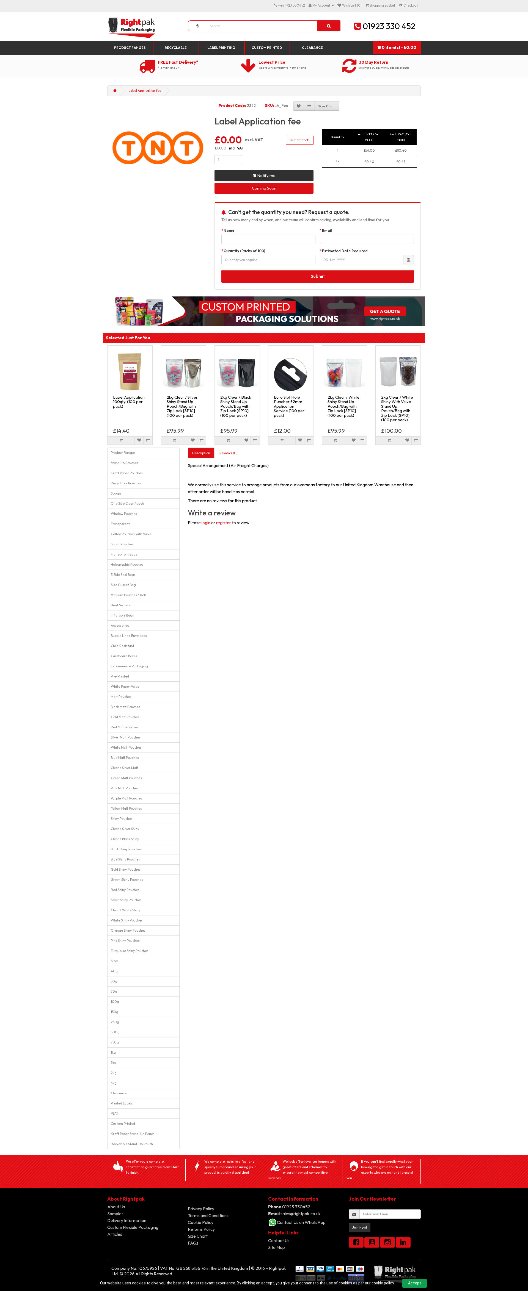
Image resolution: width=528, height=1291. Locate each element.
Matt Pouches (121, 697)
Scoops (116, 493)
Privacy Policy (201, 1208)
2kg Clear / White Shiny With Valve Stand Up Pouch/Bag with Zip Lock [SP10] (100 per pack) (397, 409)
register (223, 522)
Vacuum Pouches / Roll (128, 595)
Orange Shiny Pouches (128, 930)
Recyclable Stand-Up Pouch (132, 1144)
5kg (113, 1062)
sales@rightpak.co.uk (294, 1213)
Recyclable (176, 48)
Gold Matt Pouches (125, 717)
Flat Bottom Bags (124, 554)
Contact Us (279, 1240)
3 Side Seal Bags (123, 575)
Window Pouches (124, 514)
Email (327, 230)
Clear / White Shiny (125, 910)
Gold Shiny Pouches (126, 869)
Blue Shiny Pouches (125, 859)
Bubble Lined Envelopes (129, 636)
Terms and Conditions (208, 1215)
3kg (114, 1083)
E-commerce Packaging (129, 666)
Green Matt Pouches (126, 778)
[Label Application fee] (157, 147)
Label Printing (221, 48)
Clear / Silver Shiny (125, 829)
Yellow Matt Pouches (126, 808)
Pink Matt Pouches (125, 788)
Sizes (115, 961)
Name (229, 230)
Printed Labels (122, 1103)
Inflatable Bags (122, 615)
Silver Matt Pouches (126, 737)
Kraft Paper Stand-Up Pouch (133, 1134)
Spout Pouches (122, 544)
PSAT (114, 1113)
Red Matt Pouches (124, 727)
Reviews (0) (228, 453)
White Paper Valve (125, 686)
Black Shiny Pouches (126, 849)
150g (114, 1012)
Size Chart (198, 1236)
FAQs (193, 1243)
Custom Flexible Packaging (132, 1227)
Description (201, 453)
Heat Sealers (120, 605)
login (206, 522)
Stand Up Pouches (124, 463)
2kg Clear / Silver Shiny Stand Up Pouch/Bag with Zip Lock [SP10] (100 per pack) (182, 406)
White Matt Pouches (126, 747)
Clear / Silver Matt (124, 768)
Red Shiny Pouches (125, 890)
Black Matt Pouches (125, 707)
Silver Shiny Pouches (126, 900)
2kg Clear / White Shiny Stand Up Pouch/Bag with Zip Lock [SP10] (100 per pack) (343, 406)
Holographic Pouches (127, 564)
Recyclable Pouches (126, 483)
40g (114, 971)
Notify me (266, 175)
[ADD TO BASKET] (121, 441)
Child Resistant (122, 646)
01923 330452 (289, 1206)
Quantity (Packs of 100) (244, 251)
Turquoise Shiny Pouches (129, 951)
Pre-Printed (120, 676)
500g (115, 1032)
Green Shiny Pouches (127, 880)
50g (114, 981)
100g (115, 1002)
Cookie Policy (200, 1222)
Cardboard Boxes (124, 656)
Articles (114, 1234)
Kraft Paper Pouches (127, 473)
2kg (114, 1073)
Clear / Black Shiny (125, 839)
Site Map (276, 1247)
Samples (115, 1213)
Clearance (312, 48)
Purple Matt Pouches (126, 798)
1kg (113, 1052)
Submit (318, 276)
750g (115, 1042)
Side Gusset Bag (123, 585)
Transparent (120, 524)
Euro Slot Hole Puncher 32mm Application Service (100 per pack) (289, 406)
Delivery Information (126, 1220)
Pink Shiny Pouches (125, 941)
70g (114, 991)
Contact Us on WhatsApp (301, 1222)
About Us (116, 1206)
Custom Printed (267, 48)
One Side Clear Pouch (127, 503)
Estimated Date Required (345, 251)
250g (115, 1022)
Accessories (120, 625)
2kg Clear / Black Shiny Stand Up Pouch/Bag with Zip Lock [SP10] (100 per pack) (235, 406)
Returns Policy (201, 1229)
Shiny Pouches (122, 819)
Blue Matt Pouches (125, 758)
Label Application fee (145, 90)
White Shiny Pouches (127, 920)
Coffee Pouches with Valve (131, 534)
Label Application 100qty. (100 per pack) (129, 402)
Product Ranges (129, 48)
